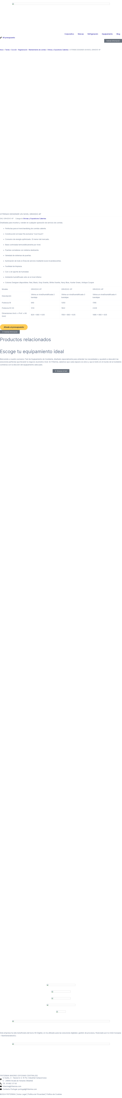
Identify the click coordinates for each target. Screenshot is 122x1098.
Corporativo (69, 34)
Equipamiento (107, 34)
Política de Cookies (54, 1094)
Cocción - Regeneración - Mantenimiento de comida (28, 50)
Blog (118, 34)
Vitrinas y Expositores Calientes (57, 50)
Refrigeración (92, 34)
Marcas (81, 34)
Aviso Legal (21, 1094)
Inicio (1, 50)
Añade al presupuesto (14, 327)
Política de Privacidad (36, 1094)
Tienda (7, 50)
